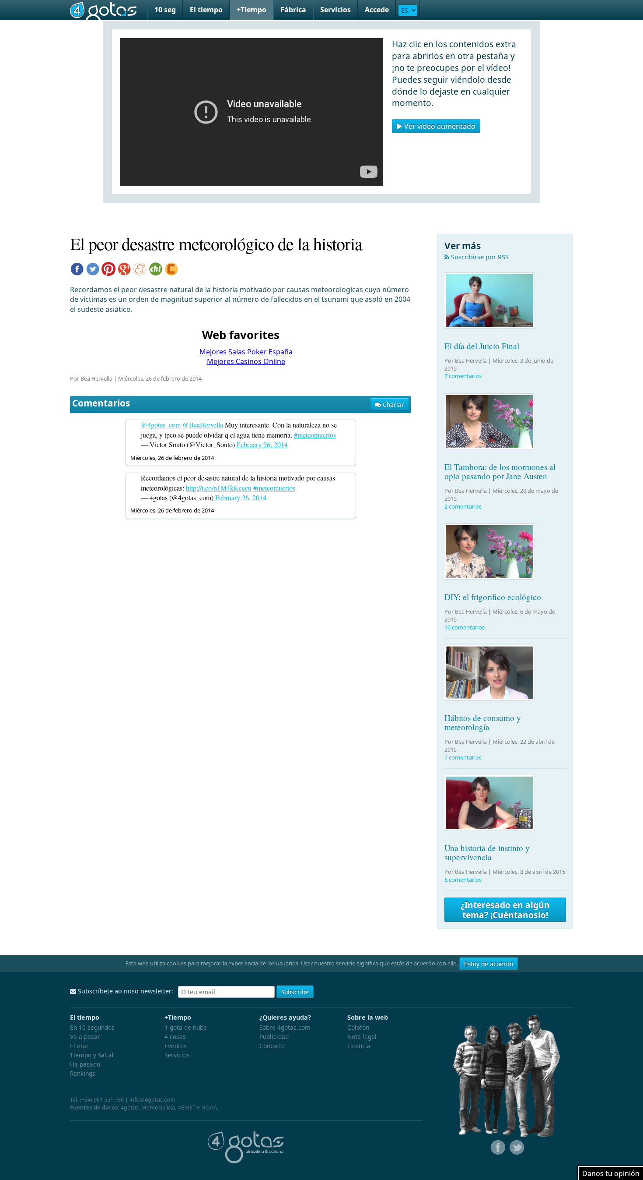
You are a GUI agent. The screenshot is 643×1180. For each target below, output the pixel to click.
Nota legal (362, 1036)
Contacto (272, 1046)
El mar (79, 1046)
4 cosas (175, 1036)
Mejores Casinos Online (246, 361)
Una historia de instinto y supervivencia (487, 852)
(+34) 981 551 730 (102, 1099)
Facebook (497, 1147)
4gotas (103, 10)
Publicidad (274, 1036)
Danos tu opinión (611, 1173)
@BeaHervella (202, 424)
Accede (377, 9)
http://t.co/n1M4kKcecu (219, 487)
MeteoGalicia (158, 1107)
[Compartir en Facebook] (77, 268)
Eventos (175, 1046)
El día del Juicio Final (481, 345)
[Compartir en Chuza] (156, 268)
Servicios (335, 9)
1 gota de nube (185, 1027)
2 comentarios (463, 506)
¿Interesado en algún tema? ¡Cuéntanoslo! (505, 910)
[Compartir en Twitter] (93, 268)
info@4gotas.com (152, 1099)
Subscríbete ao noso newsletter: (124, 991)
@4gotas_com (161, 424)
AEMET (187, 1107)
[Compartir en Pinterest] (108, 268)
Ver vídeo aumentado (438, 126)
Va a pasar (85, 1036)
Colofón (358, 1027)
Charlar (392, 404)
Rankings (82, 1073)
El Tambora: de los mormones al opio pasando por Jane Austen (500, 471)
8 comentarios (463, 879)
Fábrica (293, 9)
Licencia (358, 1046)
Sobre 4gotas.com (285, 1027)
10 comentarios (464, 627)
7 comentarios (463, 376)
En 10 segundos (92, 1027)
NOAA (209, 1107)
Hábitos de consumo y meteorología (482, 722)
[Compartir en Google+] (124, 268)
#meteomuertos (315, 434)
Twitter (516, 1147)
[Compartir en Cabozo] (171, 268)
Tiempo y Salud (91, 1055)
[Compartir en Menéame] (140, 268)
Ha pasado (85, 1064)
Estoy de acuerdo (488, 964)
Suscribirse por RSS (479, 257)
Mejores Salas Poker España (246, 352)
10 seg (165, 9)
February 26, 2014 (262, 444)
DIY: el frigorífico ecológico (492, 596)
